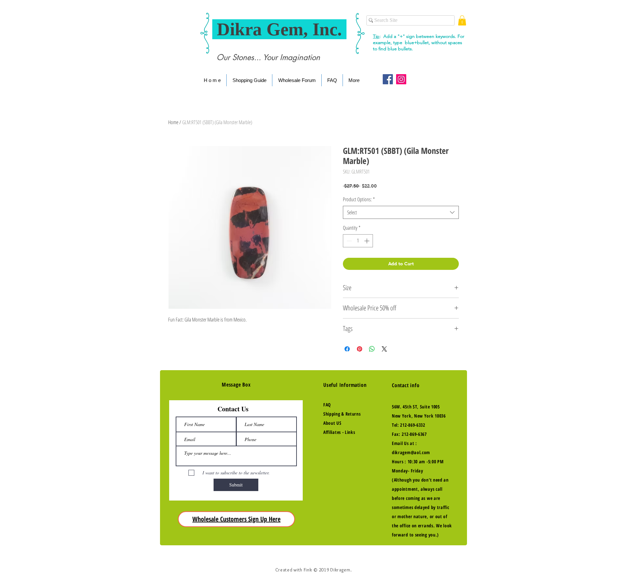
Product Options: (359, 199)
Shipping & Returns (342, 414)
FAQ (327, 405)
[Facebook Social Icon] (388, 79)
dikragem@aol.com (411, 452)
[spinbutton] (358, 241)
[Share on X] (384, 349)
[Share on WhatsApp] (372, 349)
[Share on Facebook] (347, 349)
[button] (462, 20)
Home (173, 122)
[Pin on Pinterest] (359, 349)
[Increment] (367, 241)
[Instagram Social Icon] (401, 79)
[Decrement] (348, 241)
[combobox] (401, 212)
